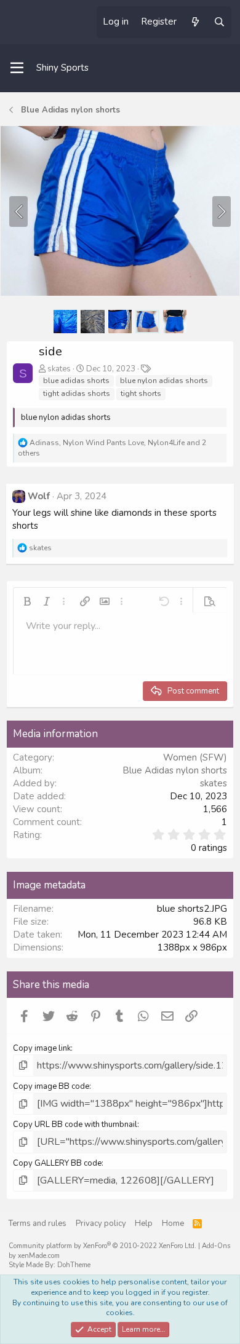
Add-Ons (216, 1246)
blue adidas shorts (76, 380)
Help (144, 1223)
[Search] (219, 22)
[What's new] (195, 22)
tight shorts (141, 393)
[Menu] (16, 68)
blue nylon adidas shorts (164, 380)
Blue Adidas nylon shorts (174, 770)
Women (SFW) (195, 757)
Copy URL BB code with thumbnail (75, 1124)
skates (59, 368)
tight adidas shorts (76, 393)
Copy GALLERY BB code (57, 1163)
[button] (27, 601)
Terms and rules (37, 1223)
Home (173, 1223)
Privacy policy (101, 1223)
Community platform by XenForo (102, 1246)
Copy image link (42, 1048)
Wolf (39, 496)
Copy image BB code (51, 1086)
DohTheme (73, 1265)
